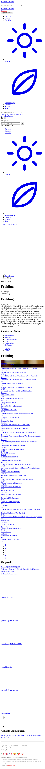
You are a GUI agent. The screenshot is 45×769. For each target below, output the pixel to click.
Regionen (8, 18)
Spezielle (8, 20)
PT (14, 225)
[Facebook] (2, 750)
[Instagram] (6, 750)
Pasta (21, 114)
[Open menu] (5, 119)
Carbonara (4, 114)
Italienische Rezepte (7, 2)
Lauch (7, 351)
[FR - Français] (10, 754)
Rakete (7, 341)
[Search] (21, 112)
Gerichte (8, 16)
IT (1, 225)
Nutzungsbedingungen (8, 747)
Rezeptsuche (4, 10)
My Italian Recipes (7, 116)
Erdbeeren (8, 345)
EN (4, 225)
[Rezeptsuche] (2, 119)
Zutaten (7, 106)
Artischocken (9, 343)
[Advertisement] (22, 249)
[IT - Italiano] (2, 754)
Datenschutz (14, 745)
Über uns (4, 745)
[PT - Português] (18, 754)
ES (12, 225)
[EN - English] (6, 754)
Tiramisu (11, 114)
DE (9, 225)
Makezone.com (11, 765)
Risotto (16, 114)
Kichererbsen (9, 335)
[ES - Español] (14, 754)
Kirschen (8, 337)
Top (6, 108)
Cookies (24, 745)
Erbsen (7, 347)
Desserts (8, 105)
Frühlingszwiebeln (11, 339)
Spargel (7, 349)
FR (7, 225)
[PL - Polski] (22, 754)
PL (17, 225)
